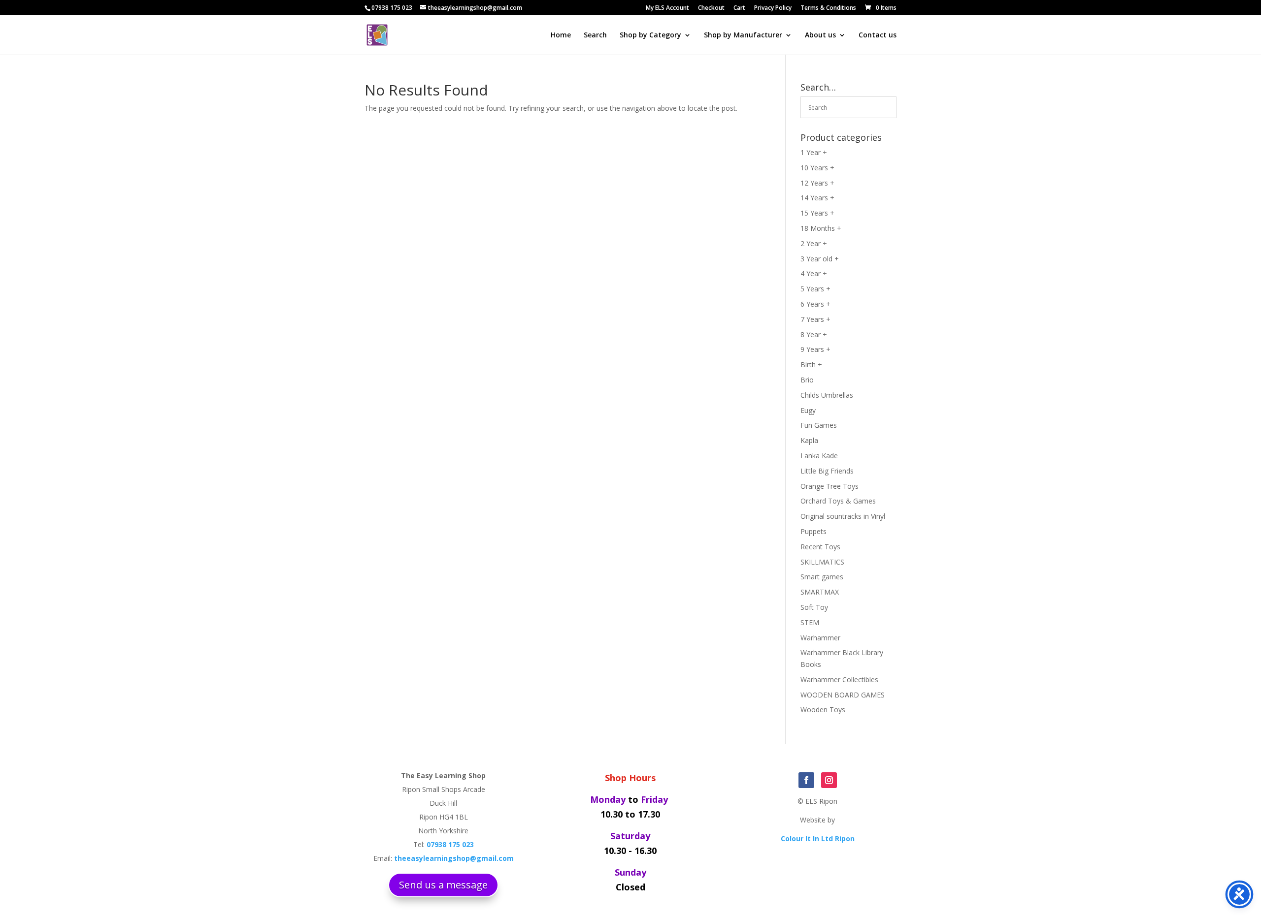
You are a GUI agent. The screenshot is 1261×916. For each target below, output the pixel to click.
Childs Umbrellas (826, 395)
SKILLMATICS (822, 562)
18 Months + (820, 228)
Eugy (808, 410)
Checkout (711, 8)
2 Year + (813, 243)
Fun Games (818, 425)
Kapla (809, 440)
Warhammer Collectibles (839, 679)
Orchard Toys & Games (838, 500)
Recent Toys (820, 546)
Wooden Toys (822, 709)
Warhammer (820, 637)
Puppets (813, 531)
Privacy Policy (773, 8)
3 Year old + (819, 258)
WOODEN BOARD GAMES (842, 694)
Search (595, 35)
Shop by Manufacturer (743, 35)
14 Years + (817, 197)
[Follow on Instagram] (829, 780)
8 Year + (813, 334)
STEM (809, 622)
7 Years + (815, 319)
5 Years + (815, 288)
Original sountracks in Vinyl (842, 516)
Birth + (811, 364)
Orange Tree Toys (829, 486)
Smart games (821, 576)
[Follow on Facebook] (806, 780)
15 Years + (817, 213)
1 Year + (813, 152)
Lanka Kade (819, 455)
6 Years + (815, 304)
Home (561, 35)
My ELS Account (667, 8)
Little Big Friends (827, 470)
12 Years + (817, 183)
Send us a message (443, 884)
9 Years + (815, 349)
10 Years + (817, 167)
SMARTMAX (819, 592)
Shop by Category (650, 35)
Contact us (877, 35)
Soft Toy (814, 607)
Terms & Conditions (828, 8)
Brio (807, 379)
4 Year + (813, 273)
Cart (739, 8)
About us (820, 35)
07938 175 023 (391, 7)
